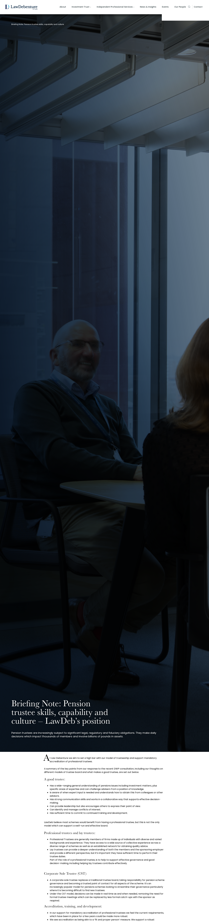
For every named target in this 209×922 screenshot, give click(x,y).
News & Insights (148, 6)
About (63, 6)
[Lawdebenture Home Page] (21, 7)
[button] (189, 6)
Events (165, 6)
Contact (198, 6)
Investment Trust (80, 6)
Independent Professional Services (115, 6)
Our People (180, 6)
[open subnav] (90, 7)
